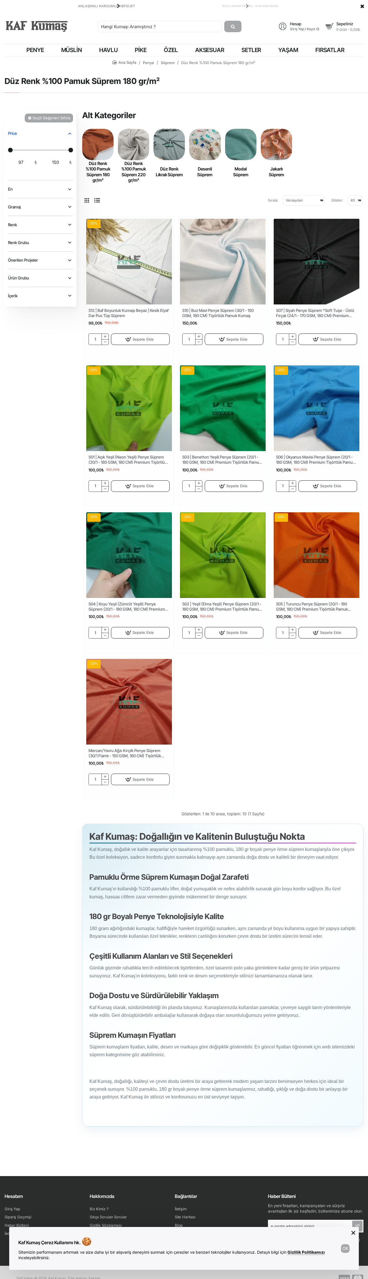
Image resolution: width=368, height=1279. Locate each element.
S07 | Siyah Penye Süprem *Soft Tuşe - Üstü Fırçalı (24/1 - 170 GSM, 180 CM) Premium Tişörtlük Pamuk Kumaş (315, 313)
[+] (104, 336)
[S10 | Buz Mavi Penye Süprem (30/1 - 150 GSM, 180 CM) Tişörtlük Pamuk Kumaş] (223, 261)
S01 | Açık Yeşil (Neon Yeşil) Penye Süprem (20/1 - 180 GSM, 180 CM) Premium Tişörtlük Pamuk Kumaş (128, 460)
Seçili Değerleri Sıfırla (51, 118)
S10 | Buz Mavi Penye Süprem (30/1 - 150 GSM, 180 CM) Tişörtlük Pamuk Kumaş (218, 313)
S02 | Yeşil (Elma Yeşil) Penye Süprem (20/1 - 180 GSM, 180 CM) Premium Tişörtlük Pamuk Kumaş (221, 606)
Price (12, 133)
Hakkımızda (102, 1196)
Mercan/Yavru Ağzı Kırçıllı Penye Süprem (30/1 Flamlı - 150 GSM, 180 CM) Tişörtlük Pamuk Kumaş (125, 753)
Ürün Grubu (18, 277)
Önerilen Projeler (23, 260)
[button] (118, 6)
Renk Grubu (18, 242)
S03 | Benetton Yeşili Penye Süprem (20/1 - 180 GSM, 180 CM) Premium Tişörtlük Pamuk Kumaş (221, 460)
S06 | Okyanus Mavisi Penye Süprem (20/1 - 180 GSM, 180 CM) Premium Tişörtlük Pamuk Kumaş (315, 460)
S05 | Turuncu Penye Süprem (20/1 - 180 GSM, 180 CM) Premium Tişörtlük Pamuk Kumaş (312, 606)
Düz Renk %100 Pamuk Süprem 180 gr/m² (98, 172)
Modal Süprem (240, 171)
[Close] (362, 6)
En (10, 189)
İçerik (13, 295)
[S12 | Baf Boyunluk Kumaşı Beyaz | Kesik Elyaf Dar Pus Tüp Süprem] (129, 261)
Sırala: (273, 200)
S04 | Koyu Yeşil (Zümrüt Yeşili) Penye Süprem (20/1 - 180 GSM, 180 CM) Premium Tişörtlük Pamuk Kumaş (127, 606)
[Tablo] (86, 200)
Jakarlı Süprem (276, 171)
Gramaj (14, 206)
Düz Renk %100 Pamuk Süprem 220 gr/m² (133, 172)
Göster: (337, 200)
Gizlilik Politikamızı (306, 1252)
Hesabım (14, 1196)
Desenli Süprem (204, 171)
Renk (12, 224)
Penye (148, 62)
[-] (104, 342)
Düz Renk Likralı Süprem (169, 171)
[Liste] (97, 200)
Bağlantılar (186, 1196)
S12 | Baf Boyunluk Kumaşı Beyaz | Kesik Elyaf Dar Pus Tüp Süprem (129, 313)
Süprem (168, 62)
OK (345, 1248)
